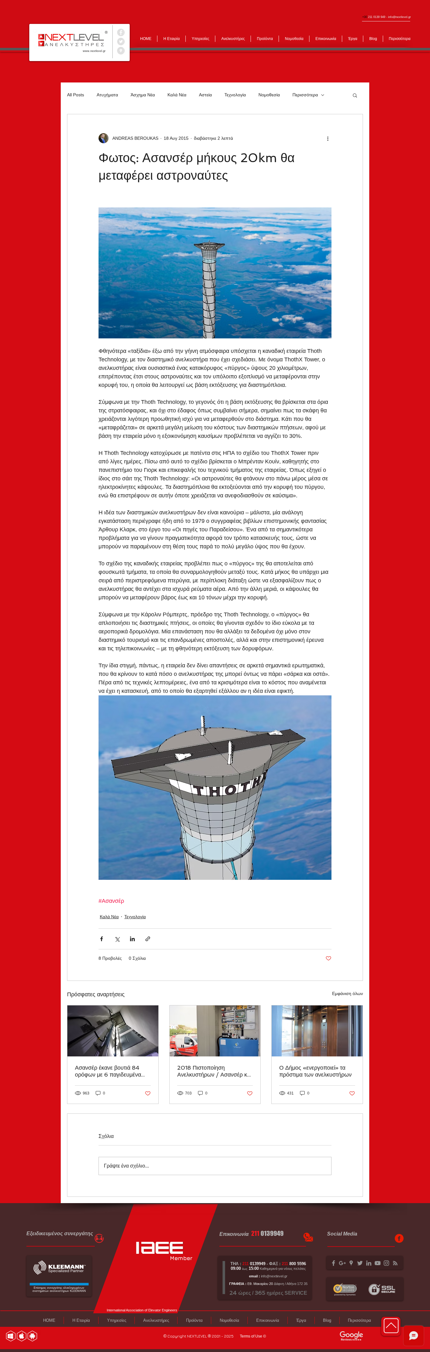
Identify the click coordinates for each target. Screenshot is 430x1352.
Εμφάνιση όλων (347, 993)
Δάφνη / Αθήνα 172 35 (290, 1284)
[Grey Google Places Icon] (351, 1263)
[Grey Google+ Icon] (342, 1263)
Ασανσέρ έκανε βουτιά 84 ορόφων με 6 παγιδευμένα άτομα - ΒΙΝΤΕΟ (108, 1071)
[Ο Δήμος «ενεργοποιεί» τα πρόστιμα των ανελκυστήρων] (317, 1030)
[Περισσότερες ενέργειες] (327, 138)
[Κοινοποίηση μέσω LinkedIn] (132, 939)
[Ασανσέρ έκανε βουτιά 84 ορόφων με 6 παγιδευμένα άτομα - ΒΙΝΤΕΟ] (112, 1030)
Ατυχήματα (107, 94)
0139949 (272, 1233)
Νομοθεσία (269, 94)
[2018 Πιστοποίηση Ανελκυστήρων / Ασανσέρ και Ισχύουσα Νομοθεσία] (215, 1030)
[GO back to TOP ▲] (391, 1326)
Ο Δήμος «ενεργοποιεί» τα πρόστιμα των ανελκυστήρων (315, 1071)
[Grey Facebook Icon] (333, 1263)
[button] (355, 95)
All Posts (75, 94)
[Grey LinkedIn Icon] (368, 1263)
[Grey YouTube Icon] (377, 1263)
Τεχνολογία (235, 94)
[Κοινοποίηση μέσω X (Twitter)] (117, 939)
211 (255, 1233)
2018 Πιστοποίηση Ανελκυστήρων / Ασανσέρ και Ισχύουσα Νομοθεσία (214, 1071)
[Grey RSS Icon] (395, 1263)
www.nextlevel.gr (94, 51)
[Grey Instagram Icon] (386, 1263)
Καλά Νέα (176, 94)
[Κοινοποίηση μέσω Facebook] (102, 939)
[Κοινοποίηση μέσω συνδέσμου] (148, 939)
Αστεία (205, 94)
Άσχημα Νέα (143, 94)
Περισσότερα (305, 94)
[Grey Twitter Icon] (360, 1263)
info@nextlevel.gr (399, 17)
